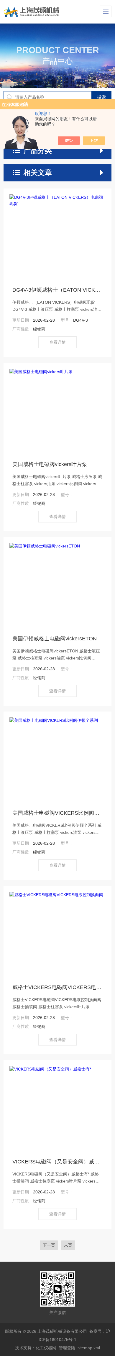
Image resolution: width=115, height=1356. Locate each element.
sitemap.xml (89, 1347)
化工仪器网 (46, 1347)
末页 (68, 1245)
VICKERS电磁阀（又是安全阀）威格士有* (57, 1162)
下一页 (49, 1245)
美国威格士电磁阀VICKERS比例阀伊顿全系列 (57, 813)
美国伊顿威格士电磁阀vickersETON (54, 639)
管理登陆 (67, 1347)
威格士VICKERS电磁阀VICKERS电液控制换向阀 (57, 987)
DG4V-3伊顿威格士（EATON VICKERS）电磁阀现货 (57, 290)
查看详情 (57, 342)
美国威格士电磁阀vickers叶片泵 (49, 464)
